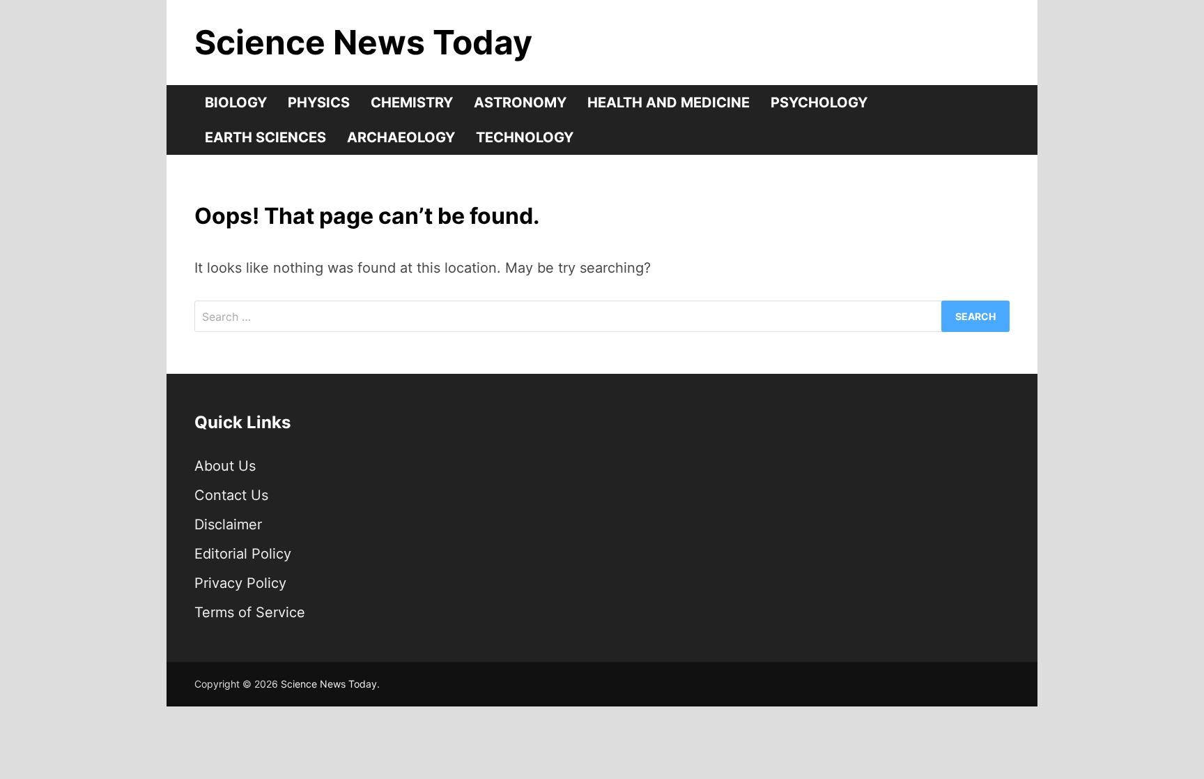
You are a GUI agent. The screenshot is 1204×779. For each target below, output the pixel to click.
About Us (225, 465)
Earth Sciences (265, 137)
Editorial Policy (242, 553)
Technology (524, 137)
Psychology (819, 102)
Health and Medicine (668, 102)
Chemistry (412, 102)
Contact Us (231, 495)
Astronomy (520, 102)
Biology (236, 102)
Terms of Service (249, 612)
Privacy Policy (240, 583)
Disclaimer (228, 524)
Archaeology (401, 137)
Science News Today (363, 42)
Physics (319, 102)
